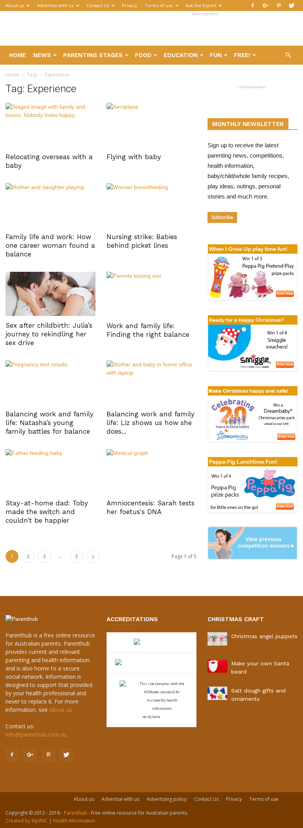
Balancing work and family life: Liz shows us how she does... (151, 422)
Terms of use (159, 5)
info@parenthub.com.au (36, 734)
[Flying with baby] (151, 125)
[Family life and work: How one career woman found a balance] (50, 205)
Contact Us (97, 5)
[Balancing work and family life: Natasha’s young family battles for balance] (50, 382)
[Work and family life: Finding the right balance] (151, 294)
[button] (288, 55)
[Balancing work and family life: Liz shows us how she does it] (151, 382)
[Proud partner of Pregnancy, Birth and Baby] (151, 663)
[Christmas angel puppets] (217, 639)
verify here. (151, 717)
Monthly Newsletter (248, 124)
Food (143, 55)
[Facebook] (252, 5)
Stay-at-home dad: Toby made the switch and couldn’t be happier (47, 511)
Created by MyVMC (27, 820)
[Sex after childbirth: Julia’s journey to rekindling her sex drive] (50, 294)
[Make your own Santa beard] (217, 666)
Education (181, 55)
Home (17, 55)
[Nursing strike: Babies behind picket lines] (151, 205)
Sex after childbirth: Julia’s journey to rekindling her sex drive (49, 334)
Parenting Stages (93, 55)
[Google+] (265, 5)
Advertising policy (167, 799)
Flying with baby (134, 157)
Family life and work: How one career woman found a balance (50, 245)
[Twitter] (291, 5)
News (42, 55)
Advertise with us (55, 5)
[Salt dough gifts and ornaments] (217, 693)
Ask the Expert (201, 5)
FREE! (242, 55)
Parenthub (76, 812)
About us (15, 5)
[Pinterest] (278, 5)
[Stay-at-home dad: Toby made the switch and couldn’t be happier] (50, 471)
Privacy (129, 5)
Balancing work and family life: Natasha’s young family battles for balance (50, 422)
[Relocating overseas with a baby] (50, 125)
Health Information (74, 820)
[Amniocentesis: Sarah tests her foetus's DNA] (151, 471)
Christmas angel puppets (264, 636)
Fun (216, 55)
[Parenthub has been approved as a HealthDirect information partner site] (152, 642)
